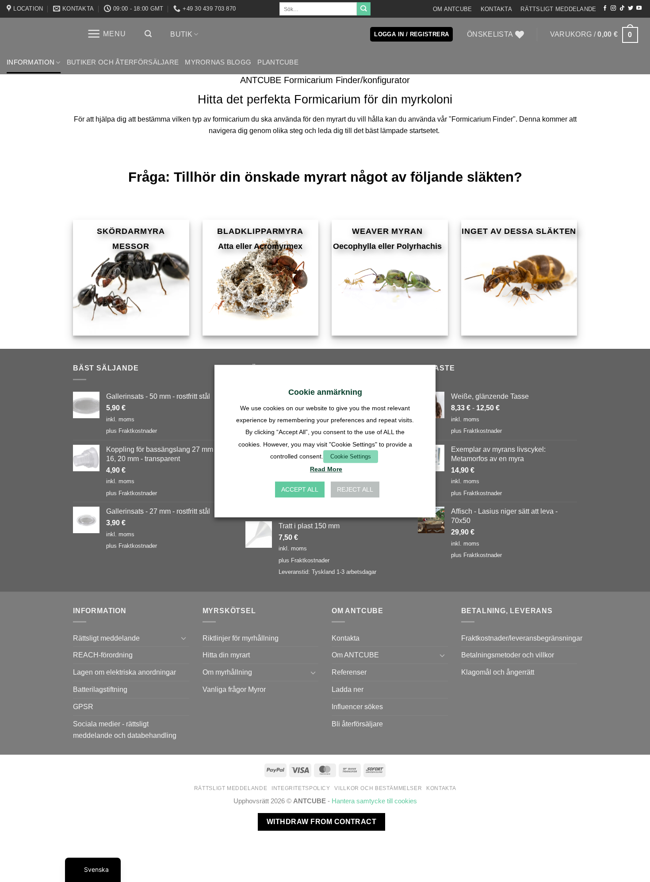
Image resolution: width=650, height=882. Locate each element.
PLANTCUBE (277, 62)
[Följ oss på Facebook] (605, 8)
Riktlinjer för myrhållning (241, 638)
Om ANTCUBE (452, 9)
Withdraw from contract (321, 821)
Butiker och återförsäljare (123, 62)
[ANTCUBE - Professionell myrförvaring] (38, 34)
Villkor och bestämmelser (378, 788)
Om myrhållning (227, 672)
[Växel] (184, 638)
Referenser (349, 672)
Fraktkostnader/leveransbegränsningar (521, 638)
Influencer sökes (357, 706)
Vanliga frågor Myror (234, 689)
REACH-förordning (103, 655)
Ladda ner (347, 689)
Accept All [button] (299, 489)
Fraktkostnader (138, 431)
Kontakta (496, 9)
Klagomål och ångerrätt (497, 672)
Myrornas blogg (218, 62)
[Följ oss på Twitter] (630, 8)
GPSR (83, 706)
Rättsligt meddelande (558, 9)
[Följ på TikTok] (622, 8)
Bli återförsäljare (357, 724)
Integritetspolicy (300, 788)
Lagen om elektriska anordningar (124, 672)
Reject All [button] (355, 489)
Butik (181, 34)
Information (30, 62)
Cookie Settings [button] (350, 456)
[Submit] (363, 8)
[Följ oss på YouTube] (639, 8)
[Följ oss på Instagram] (613, 8)
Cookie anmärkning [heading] (325, 392)
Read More (326, 469)
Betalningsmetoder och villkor (507, 655)
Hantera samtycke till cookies (374, 801)
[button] (106, 34)
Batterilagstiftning (100, 689)
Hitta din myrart (226, 655)
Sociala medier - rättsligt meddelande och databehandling (124, 729)
